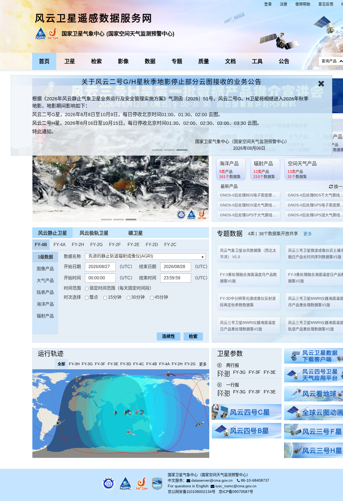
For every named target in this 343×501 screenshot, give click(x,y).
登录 (268, 4)
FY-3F (254, 372)
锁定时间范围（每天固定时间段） (122, 288)
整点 (94, 297)
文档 (230, 61)
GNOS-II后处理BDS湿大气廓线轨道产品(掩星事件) (262, 205)
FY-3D (224, 375)
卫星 (69, 61)
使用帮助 (302, 4)
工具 (257, 61)
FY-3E (270, 372)
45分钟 (161, 297)
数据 (150, 61)
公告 (284, 61)
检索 (96, 61)
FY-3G (239, 372)
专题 (177, 61)
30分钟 (138, 297)
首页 (44, 61)
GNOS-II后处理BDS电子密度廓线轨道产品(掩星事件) (264, 195)
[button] (20, 108)
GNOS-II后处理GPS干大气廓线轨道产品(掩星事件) (262, 215)
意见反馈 (325, 4)
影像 (123, 61)
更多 (307, 234)
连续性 (168, 336)
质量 (203, 61)
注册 (283, 4)
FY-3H (224, 372)
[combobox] (145, 256)
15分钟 (114, 297)
